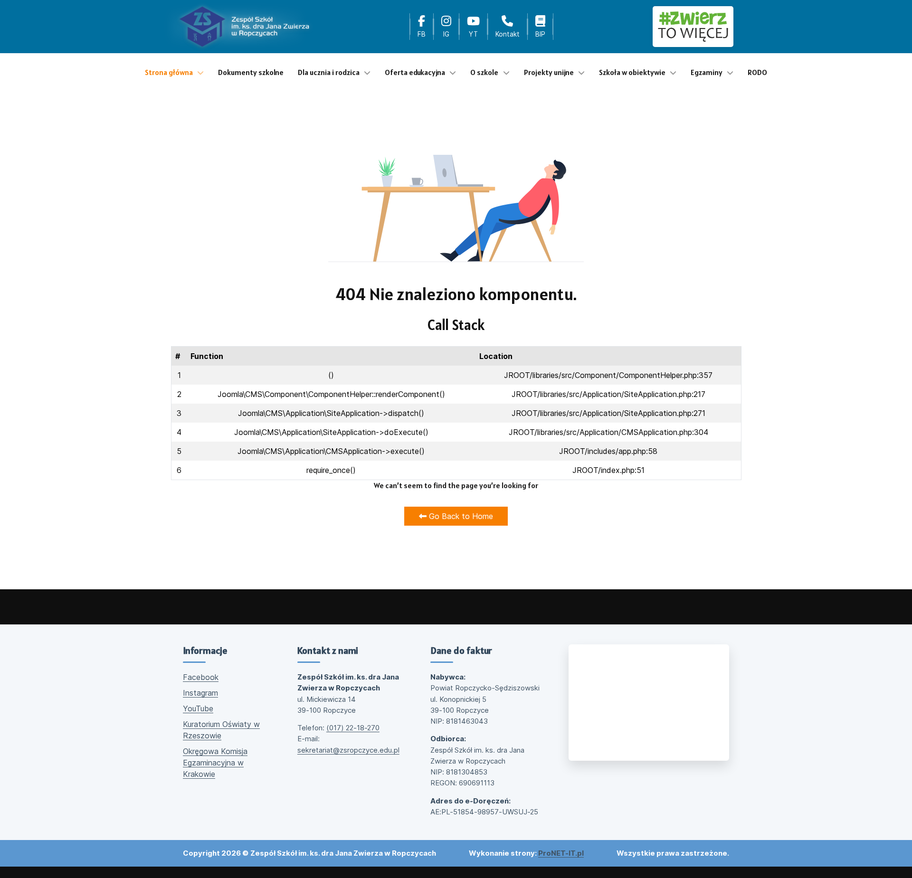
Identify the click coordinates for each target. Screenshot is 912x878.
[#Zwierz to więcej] (693, 26)
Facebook (200, 677)
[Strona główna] (244, 26)
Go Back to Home (460, 516)
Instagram (200, 693)
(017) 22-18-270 (353, 727)
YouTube (198, 708)
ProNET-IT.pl (561, 853)
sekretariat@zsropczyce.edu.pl (348, 750)
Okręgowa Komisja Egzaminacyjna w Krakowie (215, 762)
